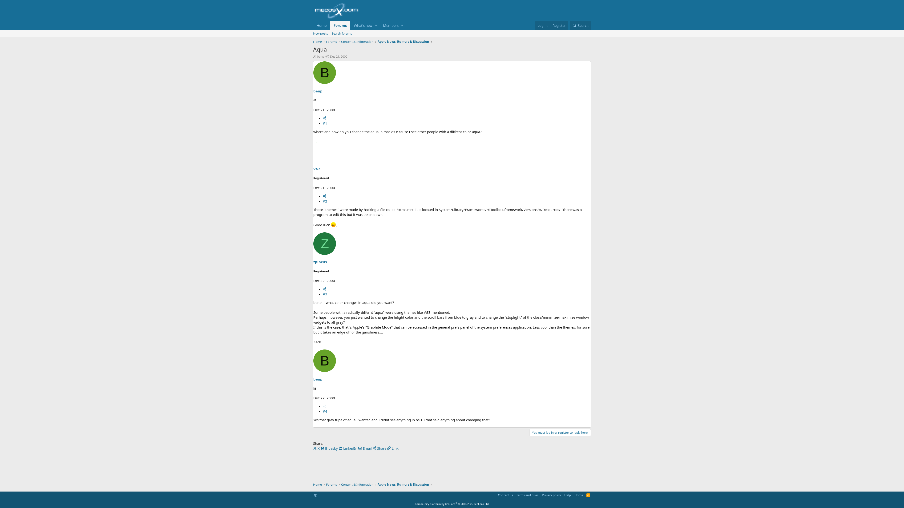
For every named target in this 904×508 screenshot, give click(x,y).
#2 (325, 201)
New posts (320, 33)
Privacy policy (551, 495)
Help (567, 495)
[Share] (324, 118)
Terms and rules (527, 495)
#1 (325, 123)
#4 (325, 411)
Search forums (342, 33)
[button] (376, 25)
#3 (325, 294)
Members (391, 25)
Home (322, 25)
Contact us (505, 495)
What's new (363, 25)
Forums (340, 25)
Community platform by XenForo (452, 504)
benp (320, 56)
